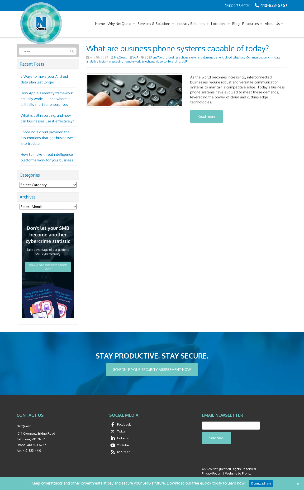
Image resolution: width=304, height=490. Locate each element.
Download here (261, 483)
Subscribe (216, 438)
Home (100, 23)
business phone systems (184, 57)
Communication (256, 57)
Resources (251, 23)
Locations (219, 23)
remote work (133, 61)
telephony (148, 61)
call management (212, 57)
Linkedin (123, 438)
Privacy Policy (211, 473)
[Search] (71, 51)
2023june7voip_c (156, 57)
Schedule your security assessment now (152, 369)
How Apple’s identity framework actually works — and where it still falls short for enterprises (47, 99)
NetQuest (120, 57)
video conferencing (168, 61)
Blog (236, 23)
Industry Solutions (191, 23)
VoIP (135, 57)
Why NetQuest (120, 23)
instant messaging (111, 61)
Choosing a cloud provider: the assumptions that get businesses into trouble (47, 138)
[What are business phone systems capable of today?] (134, 90)
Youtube (123, 445)
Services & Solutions (154, 23)
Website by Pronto (238, 473)
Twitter (122, 431)
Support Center (237, 5)
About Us (273, 23)
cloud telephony (235, 57)
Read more (206, 116)
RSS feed (123, 452)
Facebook (124, 424)
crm (270, 57)
